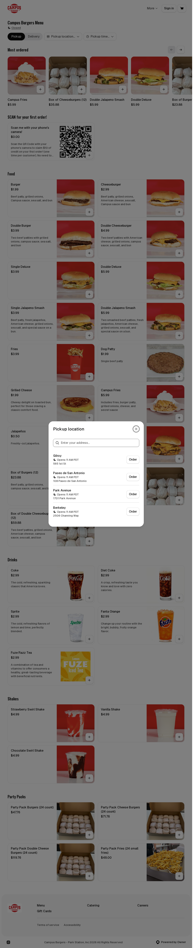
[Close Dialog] (136, 429)
